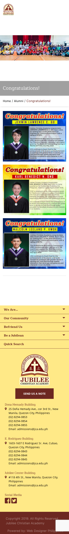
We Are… (11, 309)
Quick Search (14, 344)
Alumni (18, 101)
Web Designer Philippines (45, 531)
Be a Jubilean (14, 335)
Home (7, 101)
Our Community (16, 318)
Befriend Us (13, 326)
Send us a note (34, 393)
